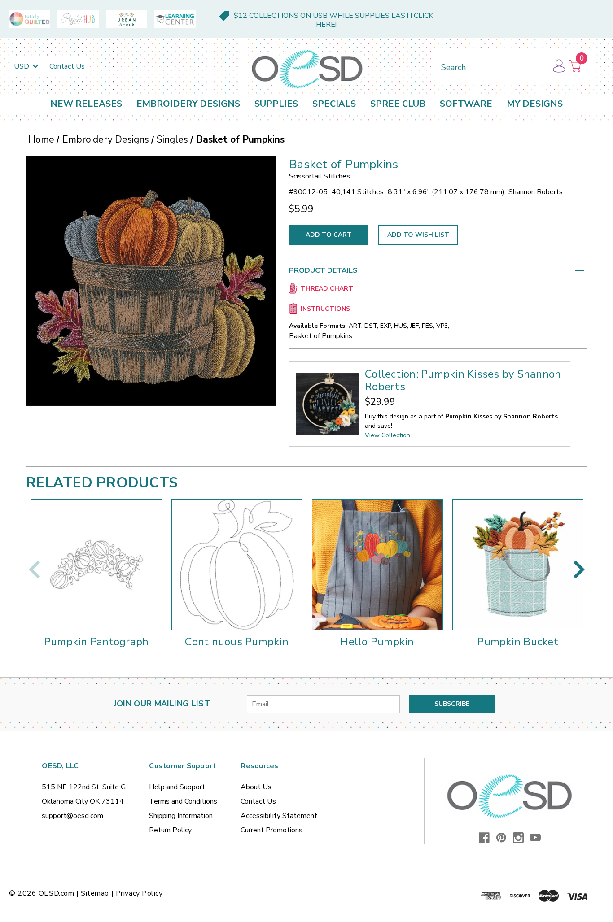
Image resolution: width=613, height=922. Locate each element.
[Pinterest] (501, 837)
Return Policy (170, 830)
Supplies (276, 104)
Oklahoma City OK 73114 (83, 801)
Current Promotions (271, 830)
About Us (256, 787)
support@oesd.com (72, 816)
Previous (34, 569)
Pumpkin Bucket (517, 641)
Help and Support (177, 787)
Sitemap (95, 893)
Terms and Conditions (183, 801)
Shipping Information (181, 816)
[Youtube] (535, 837)
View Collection (387, 435)
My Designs (535, 104)
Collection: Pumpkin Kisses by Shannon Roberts (463, 380)
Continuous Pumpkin (237, 641)
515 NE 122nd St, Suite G (84, 787)
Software (466, 104)
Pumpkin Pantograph (96, 641)
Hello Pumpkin (377, 641)
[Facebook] (484, 837)
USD (22, 66)
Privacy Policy (139, 893)
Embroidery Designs (188, 104)
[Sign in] (558, 66)
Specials (334, 104)
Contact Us (67, 66)
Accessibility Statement (279, 816)
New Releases (86, 104)
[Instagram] (518, 837)
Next (579, 569)
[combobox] (493, 65)
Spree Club (397, 104)
